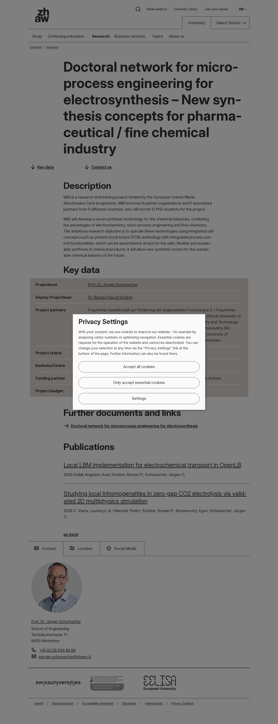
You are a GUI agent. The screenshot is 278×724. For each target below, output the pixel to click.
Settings (139, 398)
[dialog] (139, 362)
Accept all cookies (139, 366)
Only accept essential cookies (139, 382)
